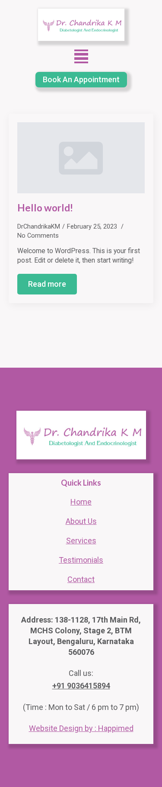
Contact (81, 579)
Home (81, 501)
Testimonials (81, 559)
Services (81, 540)
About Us (81, 521)
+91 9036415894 (81, 685)
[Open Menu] (81, 56)
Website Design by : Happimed (81, 728)
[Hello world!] (81, 158)
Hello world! (45, 208)
